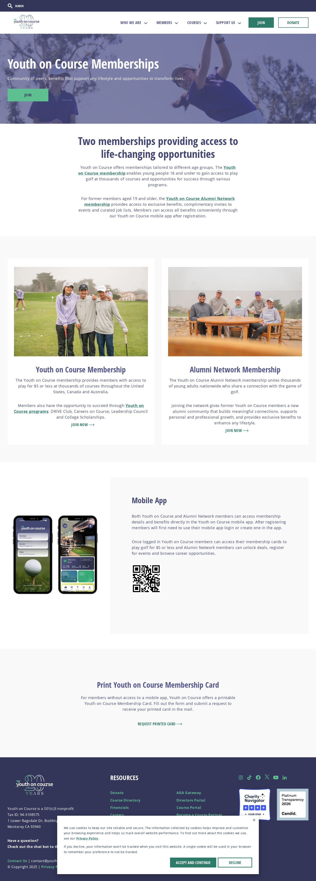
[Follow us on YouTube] (275, 777)
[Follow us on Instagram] (240, 777)
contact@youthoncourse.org (56, 860)
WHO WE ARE (130, 22)
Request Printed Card (157, 723)
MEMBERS (164, 22)
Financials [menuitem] (119, 807)
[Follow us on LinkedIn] (284, 777)
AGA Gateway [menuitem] (188, 792)
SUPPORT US (225, 22)
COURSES (194, 22)
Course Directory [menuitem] (125, 800)
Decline (235, 862)
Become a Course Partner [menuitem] (199, 814)
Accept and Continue (193, 862)
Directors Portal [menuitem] (190, 800)
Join (28, 95)
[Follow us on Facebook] (258, 777)
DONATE (293, 22)
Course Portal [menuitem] (188, 807)
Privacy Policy (87, 838)
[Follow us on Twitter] (267, 777)
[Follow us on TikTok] (249, 777)
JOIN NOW (80, 424)
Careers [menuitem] (117, 814)
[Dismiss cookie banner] (254, 820)
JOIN (261, 22)
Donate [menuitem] (117, 792)
